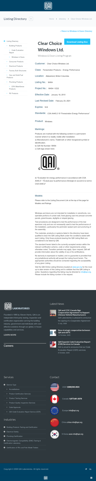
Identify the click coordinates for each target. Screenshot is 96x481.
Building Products (15, 45)
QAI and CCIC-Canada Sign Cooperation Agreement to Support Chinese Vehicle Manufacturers (74, 312)
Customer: (40, 63)
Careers (8, 345)
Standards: (40, 113)
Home (51, 19)
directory (62, 19)
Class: (38, 69)
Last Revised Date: (44, 100)
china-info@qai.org (74, 422)
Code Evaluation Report (16, 51)
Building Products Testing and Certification (22, 427)
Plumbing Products (16, 82)
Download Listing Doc (77, 41)
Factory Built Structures (17, 70)
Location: (39, 75)
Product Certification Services (20, 394)
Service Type (11, 384)
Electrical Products (16, 66)
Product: (39, 121)
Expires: (39, 106)
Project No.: (41, 88)
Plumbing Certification (14, 436)
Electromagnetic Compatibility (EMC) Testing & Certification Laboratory (22, 441)
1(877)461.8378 (75, 398)
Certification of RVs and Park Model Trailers (22, 447)
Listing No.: (40, 82)
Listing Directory (12, 41)
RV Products (13, 93)
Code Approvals (15, 407)
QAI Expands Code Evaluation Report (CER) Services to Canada (74, 343)
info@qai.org (86, 272)
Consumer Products (16, 61)
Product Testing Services (18, 398)
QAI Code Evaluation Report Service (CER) (24, 412)
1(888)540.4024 (73, 387)
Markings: (40, 129)
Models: (39, 195)
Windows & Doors (18, 57)
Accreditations (14, 389)
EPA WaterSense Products (16, 87)
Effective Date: (42, 94)
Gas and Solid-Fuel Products (15, 76)
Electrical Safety (13, 431)
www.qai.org (77, 267)
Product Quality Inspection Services (22, 403)
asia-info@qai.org (76, 434)
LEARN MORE (10, 334)
